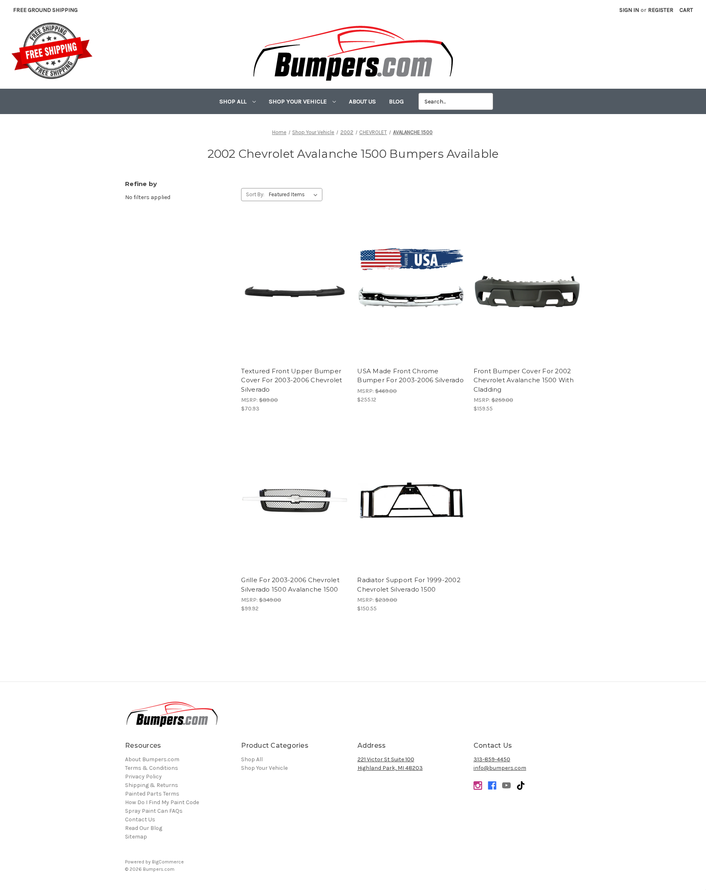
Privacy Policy (143, 776)
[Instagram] (478, 785)
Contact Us (140, 819)
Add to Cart (295, 299)
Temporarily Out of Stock (411, 299)
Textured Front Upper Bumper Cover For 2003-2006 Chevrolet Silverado (291, 380)
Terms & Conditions (151, 767)
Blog (396, 101)
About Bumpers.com (152, 759)
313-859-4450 (492, 759)
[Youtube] (506, 785)
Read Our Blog (143, 828)
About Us (362, 101)
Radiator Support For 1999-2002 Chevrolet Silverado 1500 (408, 584)
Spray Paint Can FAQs (154, 810)
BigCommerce (168, 862)
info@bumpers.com (500, 767)
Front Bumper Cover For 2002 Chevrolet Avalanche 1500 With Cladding (524, 380)
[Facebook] (492, 785)
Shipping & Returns (151, 785)
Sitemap (136, 836)
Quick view (295, 284)
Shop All (233, 101)
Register (660, 10)
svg (520, 785)
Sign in (629, 10)
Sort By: (255, 194)
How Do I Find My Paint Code (162, 802)
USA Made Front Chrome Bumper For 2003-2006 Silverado (410, 375)
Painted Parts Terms (152, 793)
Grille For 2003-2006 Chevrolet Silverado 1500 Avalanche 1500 (290, 584)
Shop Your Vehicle (298, 101)
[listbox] (295, 194)
